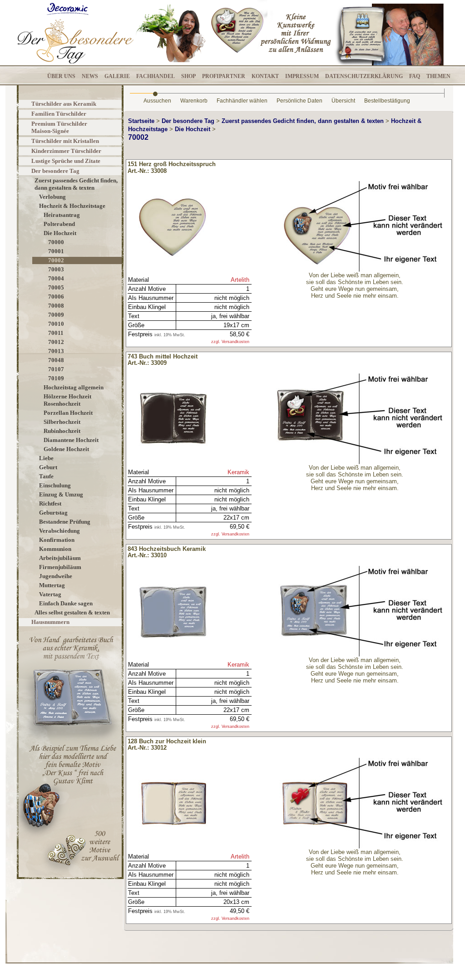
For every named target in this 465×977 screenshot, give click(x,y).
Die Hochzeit (60, 233)
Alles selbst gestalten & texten (72, 612)
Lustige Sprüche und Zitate (65, 160)
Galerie (117, 76)
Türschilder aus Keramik (63, 103)
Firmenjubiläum (60, 567)
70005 (56, 287)
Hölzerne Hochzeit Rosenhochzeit (67, 400)
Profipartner (223, 76)
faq (414, 76)
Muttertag (52, 585)
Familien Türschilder (58, 113)
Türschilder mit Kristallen (65, 140)
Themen (438, 76)
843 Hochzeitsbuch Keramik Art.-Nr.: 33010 (167, 552)
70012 (56, 342)
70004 (56, 278)
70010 (56, 323)
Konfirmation (56, 539)
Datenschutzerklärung (364, 76)
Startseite (141, 121)
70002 (56, 260)
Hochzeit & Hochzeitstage (72, 205)
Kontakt (265, 76)
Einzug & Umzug (61, 494)
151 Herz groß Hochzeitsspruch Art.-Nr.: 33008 (172, 167)
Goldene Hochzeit (66, 449)
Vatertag (50, 594)
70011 (56, 332)
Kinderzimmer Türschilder (66, 150)
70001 (56, 251)
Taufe (46, 476)
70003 (56, 269)
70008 (56, 305)
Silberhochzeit (62, 421)
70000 (56, 242)
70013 (56, 351)
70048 (56, 360)
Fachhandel (155, 76)
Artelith (240, 279)
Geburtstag (53, 512)
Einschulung (55, 485)
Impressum (302, 76)
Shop (188, 76)
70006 (56, 296)
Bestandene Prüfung (64, 521)
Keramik (238, 472)
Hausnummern (50, 622)
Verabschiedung (59, 530)
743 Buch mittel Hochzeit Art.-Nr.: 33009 (163, 359)
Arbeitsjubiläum (60, 558)
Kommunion (55, 548)
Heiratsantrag (62, 214)
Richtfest (50, 503)
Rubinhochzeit (62, 430)
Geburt (48, 467)
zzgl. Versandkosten (230, 341)
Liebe (46, 458)
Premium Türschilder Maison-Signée (59, 127)
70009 (56, 314)
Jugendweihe (55, 576)
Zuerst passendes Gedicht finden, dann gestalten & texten (76, 184)
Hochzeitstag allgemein (74, 387)
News (90, 76)
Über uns (61, 76)
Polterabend (59, 224)
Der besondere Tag (55, 170)
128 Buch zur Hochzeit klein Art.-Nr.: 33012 (167, 744)
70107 (56, 369)
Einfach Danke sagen (66, 603)
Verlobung (52, 196)
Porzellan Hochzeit (68, 412)
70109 (56, 378)
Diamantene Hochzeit (71, 440)
